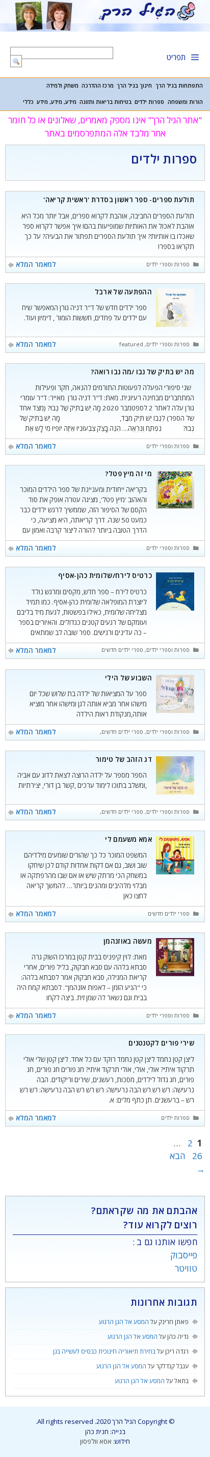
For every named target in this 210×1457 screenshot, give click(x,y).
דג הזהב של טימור (123, 759)
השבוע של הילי (128, 677)
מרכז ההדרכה (98, 85)
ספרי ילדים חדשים (122, 649)
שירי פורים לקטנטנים (161, 1043)
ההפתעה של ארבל (123, 291)
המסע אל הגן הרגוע (124, 1321)
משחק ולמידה (62, 85)
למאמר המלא (36, 264)
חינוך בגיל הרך (134, 85)
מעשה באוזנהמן (127, 941)
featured (131, 344)
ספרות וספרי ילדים (168, 264)
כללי (28, 101)
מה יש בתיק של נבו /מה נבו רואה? (142, 371)
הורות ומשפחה (185, 101)
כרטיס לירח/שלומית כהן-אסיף (105, 575)
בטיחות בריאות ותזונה (106, 101)
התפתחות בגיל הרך (179, 85)
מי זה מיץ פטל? (128, 473)
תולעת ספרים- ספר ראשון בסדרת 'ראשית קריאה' (118, 199)
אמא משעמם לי (128, 839)
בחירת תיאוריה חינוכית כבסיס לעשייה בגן (104, 1351)
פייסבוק (183, 1255)
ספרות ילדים (149, 101)
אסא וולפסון (96, 1441)
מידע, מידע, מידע (56, 101)
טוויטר (186, 1268)
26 (196, 1156)
